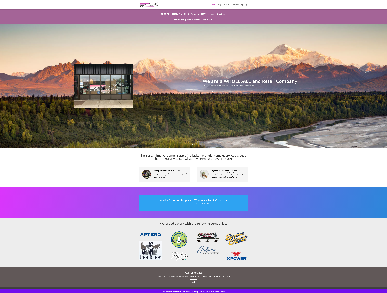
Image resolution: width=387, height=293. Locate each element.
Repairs (226, 5)
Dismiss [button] (222, 292)
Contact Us (235, 5)
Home (213, 5)
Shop (219, 5)
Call (193, 281)
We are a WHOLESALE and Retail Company (250, 81)
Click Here (210, 91)
